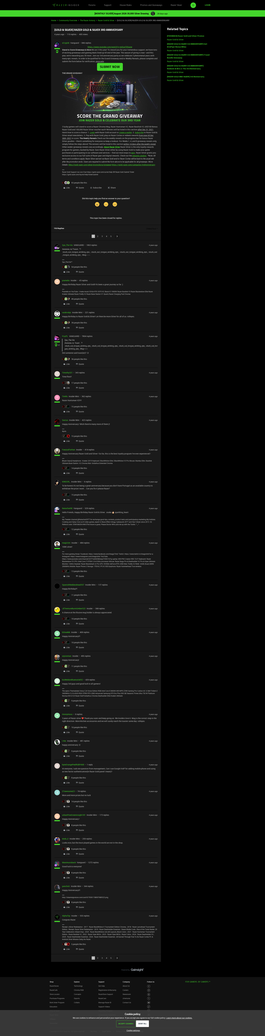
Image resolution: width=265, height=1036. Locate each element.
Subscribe (139, 132)
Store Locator (55, 994)
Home (53, 20)
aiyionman (66, 656)
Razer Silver (176, 5)
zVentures (126, 998)
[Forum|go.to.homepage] (65, 5)
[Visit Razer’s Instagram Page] (148, 990)
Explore (77, 982)
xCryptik (65, 43)
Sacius (65, 420)
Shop (52, 982)
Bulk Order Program (57, 1002)
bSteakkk (66, 632)
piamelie (66, 280)
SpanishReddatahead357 (73, 584)
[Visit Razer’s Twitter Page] (148, 998)
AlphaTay (66, 915)
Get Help (101, 986)
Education (53, 1006)
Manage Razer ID (104, 1002)
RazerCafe (53, 990)
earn (133, 152)
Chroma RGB (79, 990)
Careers (125, 990)
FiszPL (65, 336)
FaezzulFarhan (68, 449)
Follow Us (150, 982)
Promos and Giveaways (151, 5)
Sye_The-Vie (67, 245)
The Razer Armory (87, 20)
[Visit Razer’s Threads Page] (148, 994)
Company (126, 982)
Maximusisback (69, 862)
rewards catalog (139, 155)
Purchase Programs (57, 998)
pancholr (66, 886)
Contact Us (127, 1002)
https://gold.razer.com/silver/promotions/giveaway (89, 165)
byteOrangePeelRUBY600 (73, 764)
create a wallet (125, 132)
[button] (208, 5)
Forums (92, 5)
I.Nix (64, 741)
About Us (126, 986)
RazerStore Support (105, 994)
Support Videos (104, 1006)
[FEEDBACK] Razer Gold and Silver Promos (185, 36)
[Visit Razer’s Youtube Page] (148, 1002)
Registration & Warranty (107, 990)
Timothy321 (67, 372)
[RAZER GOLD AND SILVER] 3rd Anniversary (185, 77)
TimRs (65, 396)
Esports (77, 998)
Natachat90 (67, 508)
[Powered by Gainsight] (132, 971)
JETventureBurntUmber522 (74, 608)
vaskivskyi (66, 312)
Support (107, 5)
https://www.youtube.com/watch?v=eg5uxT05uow (110, 47)
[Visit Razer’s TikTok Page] (148, 1006)
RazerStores (54, 986)
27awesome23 (68, 791)
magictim (66, 542)
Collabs (77, 1002)
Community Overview (68, 20)
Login (92, 132)
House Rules (126, 5)
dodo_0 (65, 838)
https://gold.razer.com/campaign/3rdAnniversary (133, 164)
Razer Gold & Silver (106, 20)
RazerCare (102, 998)
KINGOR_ (66, 481)
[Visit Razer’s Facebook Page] (148, 986)
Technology (78, 986)
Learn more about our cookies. (179, 1018)
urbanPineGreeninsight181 (74, 815)
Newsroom (127, 994)
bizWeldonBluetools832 (72, 679)
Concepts (77, 994)
